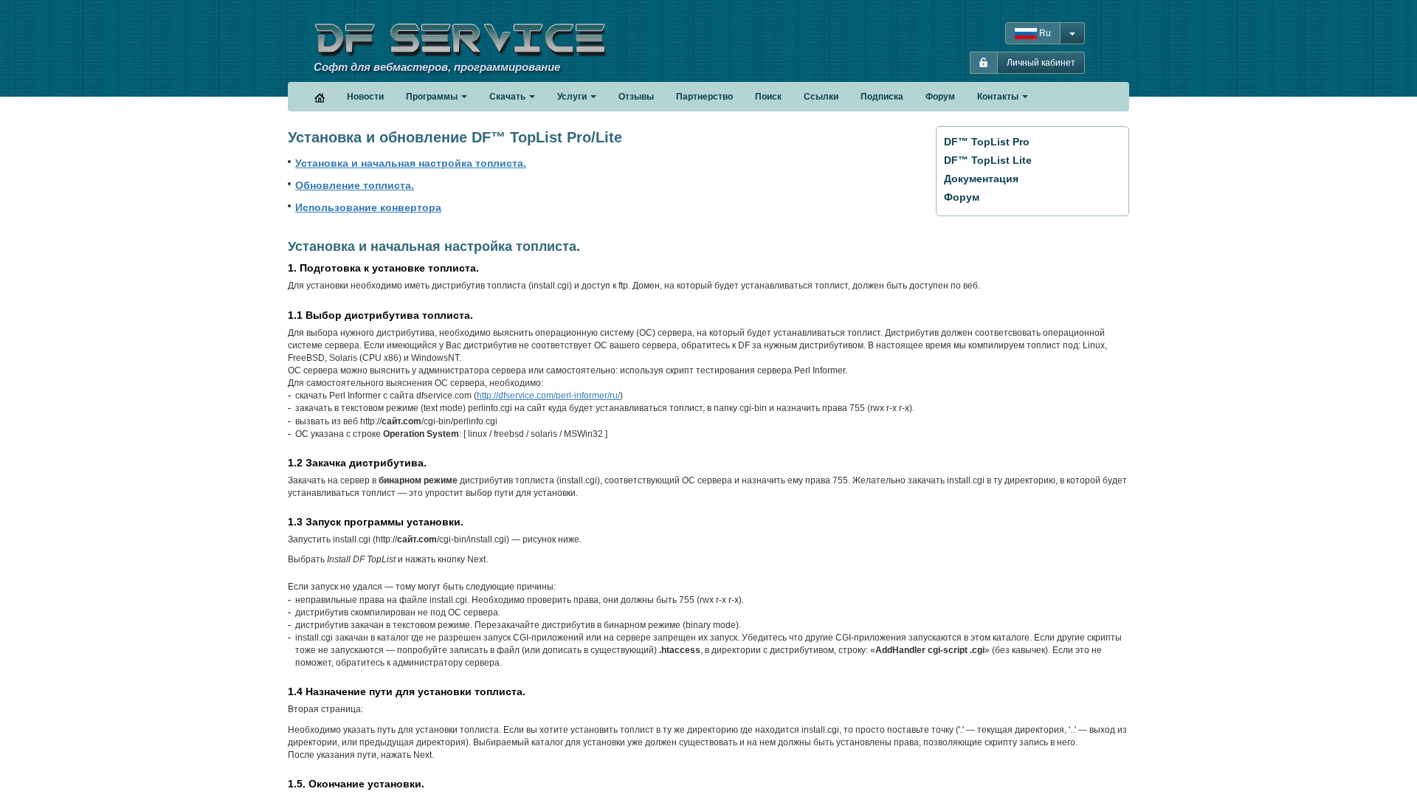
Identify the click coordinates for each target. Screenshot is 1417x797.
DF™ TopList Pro (987, 142)
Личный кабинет (1041, 63)
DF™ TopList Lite (988, 160)
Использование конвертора (368, 207)
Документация (981, 178)
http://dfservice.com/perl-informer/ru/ (548, 395)
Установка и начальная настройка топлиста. (410, 163)
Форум (961, 197)
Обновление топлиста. (354, 185)
